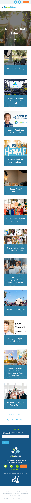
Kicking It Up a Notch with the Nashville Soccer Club (15, 101)
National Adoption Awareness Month (15, 161)
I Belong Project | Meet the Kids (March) (15, 340)
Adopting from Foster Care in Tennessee (15, 132)
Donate (26, 2)
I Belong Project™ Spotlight (15, 190)
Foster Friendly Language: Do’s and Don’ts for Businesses (15, 280)
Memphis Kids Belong (15, 69)
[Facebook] (15, 2)
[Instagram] (19, 2)
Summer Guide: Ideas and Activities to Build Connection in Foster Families (15, 372)
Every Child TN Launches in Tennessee (15, 220)
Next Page (20, 420)
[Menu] (28, 7)
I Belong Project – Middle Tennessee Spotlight (15, 249)
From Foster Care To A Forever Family (15, 404)
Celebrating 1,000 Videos (15, 309)
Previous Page (15, 414)
